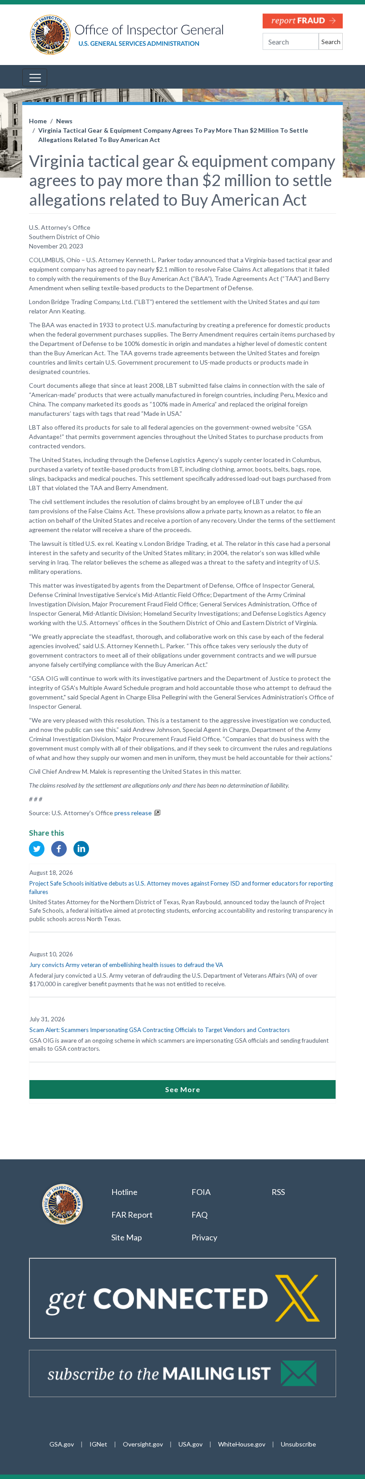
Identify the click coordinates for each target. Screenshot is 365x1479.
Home (38, 121)
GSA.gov (61, 1444)
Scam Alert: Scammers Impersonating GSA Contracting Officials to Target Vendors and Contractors (159, 1029)
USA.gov (190, 1444)
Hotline (124, 1192)
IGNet (98, 1444)
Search (331, 41)
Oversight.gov (143, 1444)
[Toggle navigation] (34, 77)
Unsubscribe (298, 1444)
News (64, 121)
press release (133, 813)
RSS (279, 1192)
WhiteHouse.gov (241, 1444)
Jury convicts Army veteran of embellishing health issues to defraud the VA (126, 964)
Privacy (204, 1237)
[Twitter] (37, 848)
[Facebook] (59, 848)
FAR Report (132, 1214)
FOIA (201, 1192)
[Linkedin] (81, 848)
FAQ (199, 1214)
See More (182, 1089)
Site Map (126, 1237)
